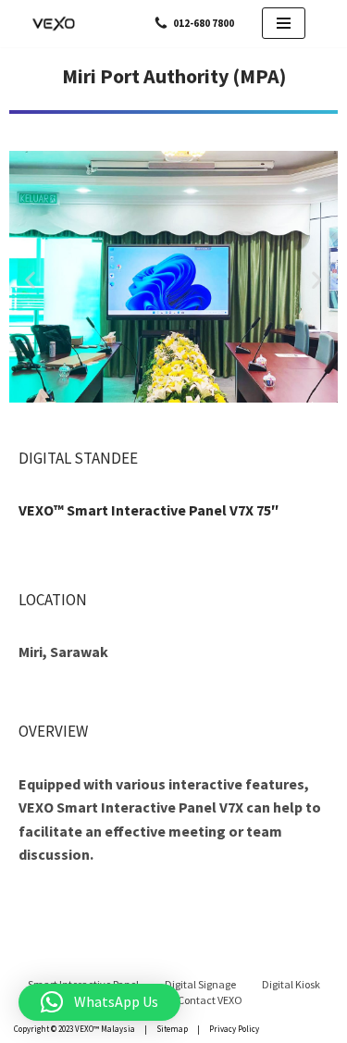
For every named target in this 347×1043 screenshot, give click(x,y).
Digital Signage (200, 984)
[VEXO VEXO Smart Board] (55, 23)
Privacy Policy (234, 1029)
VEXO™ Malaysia (105, 1029)
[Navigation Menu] (283, 23)
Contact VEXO (210, 1000)
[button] (30, 280)
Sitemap (172, 1029)
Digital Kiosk (291, 984)
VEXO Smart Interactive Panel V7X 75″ (149, 510)
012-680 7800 (203, 23)
